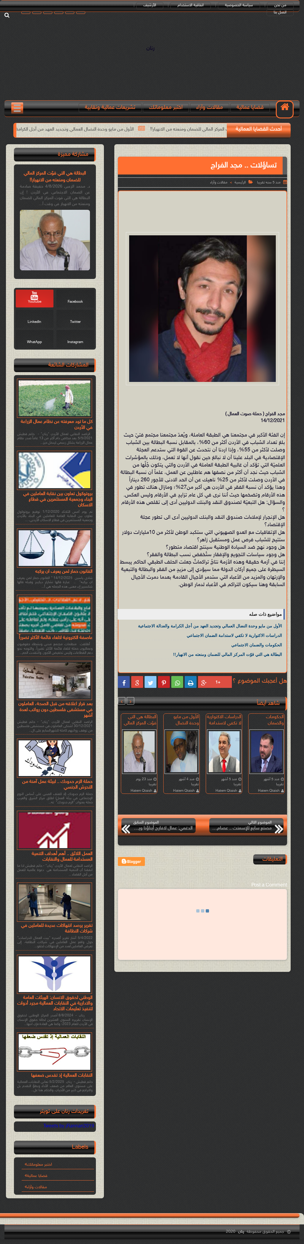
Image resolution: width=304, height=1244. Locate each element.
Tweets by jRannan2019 (68, 1126)
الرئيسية (240, 182)
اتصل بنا (280, 12)
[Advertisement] (178, 210)
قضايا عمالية (250, 107)
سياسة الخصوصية (239, 5)
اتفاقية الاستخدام (191, 5)
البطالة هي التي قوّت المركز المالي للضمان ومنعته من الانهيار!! (227, 654)
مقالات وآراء (209, 107)
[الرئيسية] (285, 109)
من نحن (280, 5)
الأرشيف (149, 5)
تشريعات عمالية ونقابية (110, 107)
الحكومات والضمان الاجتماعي (256, 644)
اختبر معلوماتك (166, 107)
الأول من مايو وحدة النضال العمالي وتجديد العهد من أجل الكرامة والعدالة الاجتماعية (107, 129)
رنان (150, 48)
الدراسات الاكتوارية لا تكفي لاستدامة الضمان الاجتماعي (234, 635)
